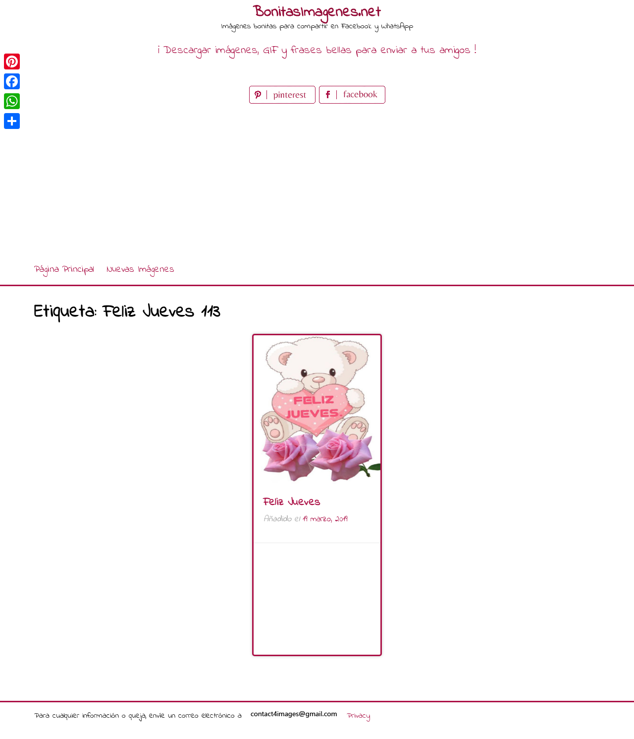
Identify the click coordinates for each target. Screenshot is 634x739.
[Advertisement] (317, 180)
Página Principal (64, 269)
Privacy (358, 716)
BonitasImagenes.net (317, 12)
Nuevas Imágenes (140, 269)
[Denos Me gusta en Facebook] (352, 101)
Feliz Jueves (292, 502)
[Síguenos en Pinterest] (284, 101)
